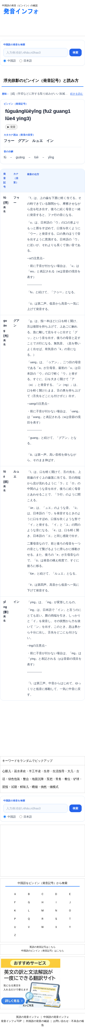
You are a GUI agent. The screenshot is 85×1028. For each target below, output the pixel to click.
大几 (70, 771)
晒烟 (35, 786)
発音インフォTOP (11, 1021)
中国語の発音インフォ (56, 1016)
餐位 (67, 779)
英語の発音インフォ (27, 1016)
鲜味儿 (24, 786)
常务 (58, 779)
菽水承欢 (20, 771)
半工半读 (35, 771)
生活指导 (58, 771)
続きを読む (76, 93)
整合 (26, 779)
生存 (47, 771)
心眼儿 (6, 771)
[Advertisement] (31, 26)
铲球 (76, 779)
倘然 (44, 786)
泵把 (50, 779)
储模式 (54, 786)
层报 (5, 786)
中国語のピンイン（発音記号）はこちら (42, 950)
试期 (14, 786)
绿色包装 (14, 779)
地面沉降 (38, 779)
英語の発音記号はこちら (42, 947)
